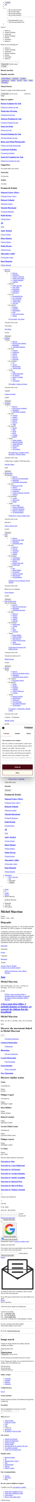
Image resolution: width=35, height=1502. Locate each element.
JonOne (7, 1466)
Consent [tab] (6, 733)
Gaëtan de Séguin (10, 394)
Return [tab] (3, 1257)
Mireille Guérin (9, 720)
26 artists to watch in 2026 (13, 1431)
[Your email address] (1, 1413)
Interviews (8, 1477)
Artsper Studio (9, 1444)
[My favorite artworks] (5, 8)
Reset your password (7, 1255)
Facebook (8, 1378)
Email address (23, 1253)
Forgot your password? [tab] (8, 1218)
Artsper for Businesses (11, 1441)
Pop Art (8, 966)
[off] (1, 886)
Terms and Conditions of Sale (14, 1493)
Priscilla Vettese (9, 464)
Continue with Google (10, 1236)
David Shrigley (9, 592)
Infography (8, 1429)
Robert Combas (9, 1468)
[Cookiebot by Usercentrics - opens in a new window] (25, 728)
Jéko (6, 1463)
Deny (17, 773)
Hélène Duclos (9, 659)
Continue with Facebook (10, 1239)
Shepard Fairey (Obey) (12, 1461)
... (6, 891)
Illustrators (4, 959)
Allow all (17, 767)
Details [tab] (17, 733)
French (7, 895)
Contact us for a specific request (10, 968)
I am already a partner (19, 1487)
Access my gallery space (21, 1241)
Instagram (8, 1384)
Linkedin (7, 1380)
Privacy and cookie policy (13, 1497)
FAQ (6, 1424)
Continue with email (9, 1220)
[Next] (3, 1035)
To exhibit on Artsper (11, 1448)
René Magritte (9, 1464)
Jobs (6, 1426)
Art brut (3, 966)
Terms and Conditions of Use (14, 1491)
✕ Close (4, 66)
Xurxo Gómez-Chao (11, 526)
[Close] (1, 1200)
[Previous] (1, 1035)
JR (5, 1459)
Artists (7, 893)
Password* (22, 1216)
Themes (7, 1476)
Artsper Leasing (9, 1442)
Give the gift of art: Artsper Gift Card (16, 1446)
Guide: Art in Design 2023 (13, 1450)
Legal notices (9, 1495)
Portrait (14, 966)
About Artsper (9, 1420)
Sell (6, 4)
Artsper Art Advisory (11, 1439)
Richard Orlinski (10, 1457)
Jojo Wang (8, 329)
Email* (21, 1214)
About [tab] (29, 733)
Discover (7, 336)
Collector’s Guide (10, 1422)
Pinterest (7, 1382)
